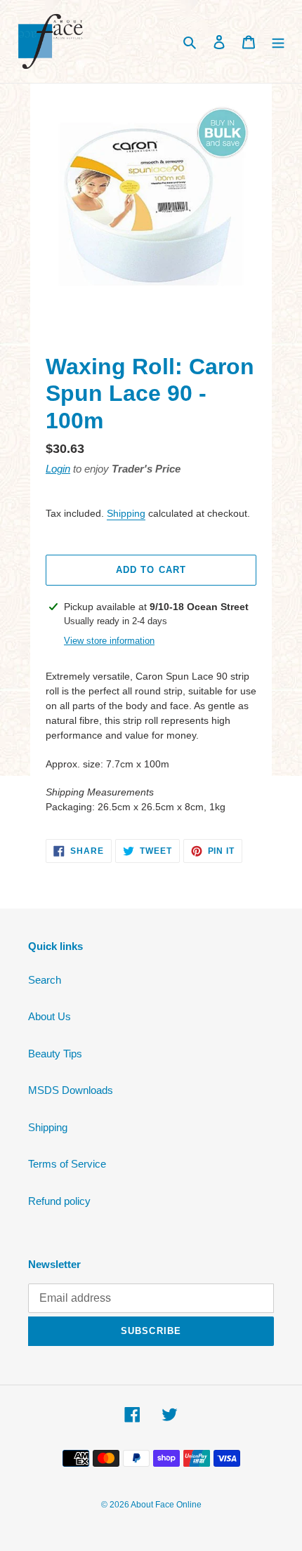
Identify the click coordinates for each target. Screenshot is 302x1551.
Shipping (126, 513)
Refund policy (59, 1201)
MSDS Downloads (70, 1090)
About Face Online (166, 1505)
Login (58, 469)
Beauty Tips (55, 1054)
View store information (109, 640)
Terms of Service (67, 1164)
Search (44, 980)
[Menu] (278, 42)
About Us (49, 1016)
